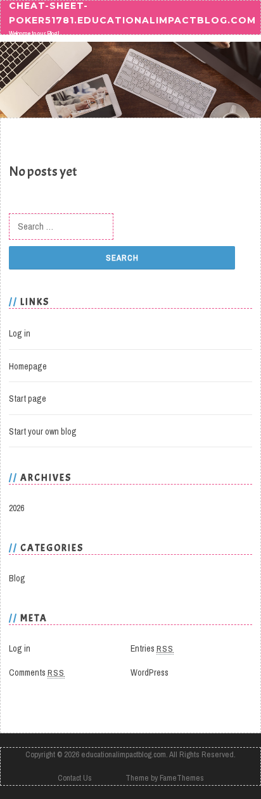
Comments (37, 672)
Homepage (28, 366)
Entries (152, 648)
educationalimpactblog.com (123, 754)
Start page (27, 398)
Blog (17, 578)
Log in (19, 333)
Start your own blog (43, 431)
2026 (16, 508)
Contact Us (75, 777)
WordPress (149, 672)
